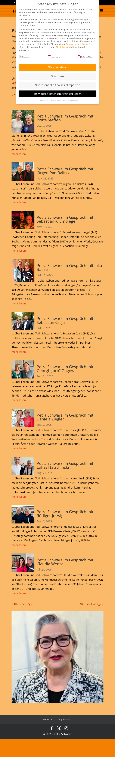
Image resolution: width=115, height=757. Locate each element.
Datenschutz (48, 719)
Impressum (64, 719)
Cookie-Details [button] (43, 100)
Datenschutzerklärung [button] (59, 100)
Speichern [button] (57, 76)
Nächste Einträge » (91, 604)
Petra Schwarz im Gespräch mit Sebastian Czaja (65, 320)
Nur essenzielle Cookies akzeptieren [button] (57, 85)
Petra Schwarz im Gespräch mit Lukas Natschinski (65, 465)
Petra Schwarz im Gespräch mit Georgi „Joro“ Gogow (65, 368)
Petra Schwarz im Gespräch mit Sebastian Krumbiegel (65, 219)
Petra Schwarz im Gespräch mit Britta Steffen (65, 118)
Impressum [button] (74, 100)
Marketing (56, 57)
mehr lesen (19, 154)
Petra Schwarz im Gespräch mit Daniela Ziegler (65, 417)
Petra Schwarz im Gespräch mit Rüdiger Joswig (65, 513)
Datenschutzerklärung (77, 44)
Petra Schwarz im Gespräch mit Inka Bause (69, 267)
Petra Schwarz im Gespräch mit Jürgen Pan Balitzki (65, 170)
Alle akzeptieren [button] (58, 67)
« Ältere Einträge (22, 604)
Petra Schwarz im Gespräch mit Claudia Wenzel (65, 561)
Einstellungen (63, 47)
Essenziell (26, 57)
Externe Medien (87, 57)
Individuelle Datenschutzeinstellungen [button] (58, 94)
